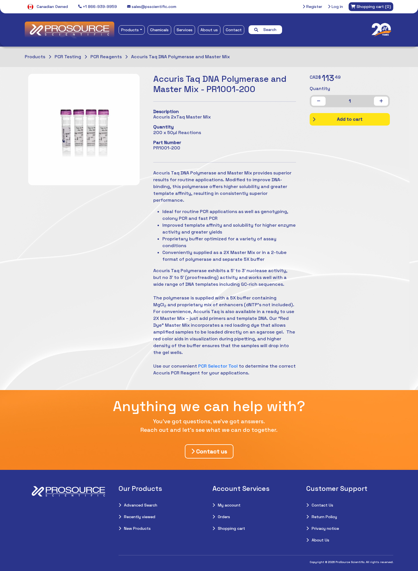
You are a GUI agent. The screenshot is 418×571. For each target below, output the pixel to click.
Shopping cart (231, 528)
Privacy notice (325, 528)
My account (229, 505)
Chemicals (159, 29)
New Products (137, 528)
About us (209, 29)
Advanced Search (140, 505)
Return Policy (324, 516)
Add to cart (350, 119)
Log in (336, 6)
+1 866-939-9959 (99, 6)
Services (185, 29)
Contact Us (322, 505)
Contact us (211, 451)
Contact (234, 29)
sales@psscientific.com (153, 6)
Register (313, 6)
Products (130, 29)
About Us (320, 540)
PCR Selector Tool (218, 366)
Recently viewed (139, 516)
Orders (224, 516)
